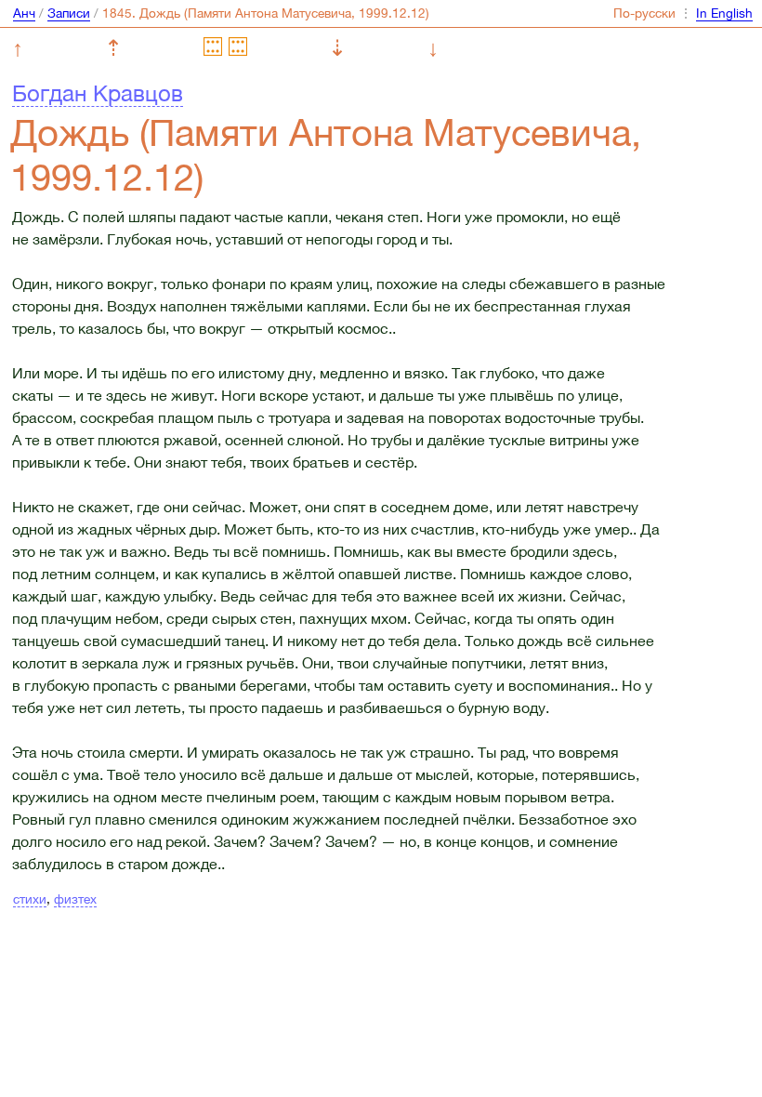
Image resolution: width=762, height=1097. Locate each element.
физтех (75, 899)
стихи (29, 899)
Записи (68, 13)
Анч (24, 13)
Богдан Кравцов (97, 93)
